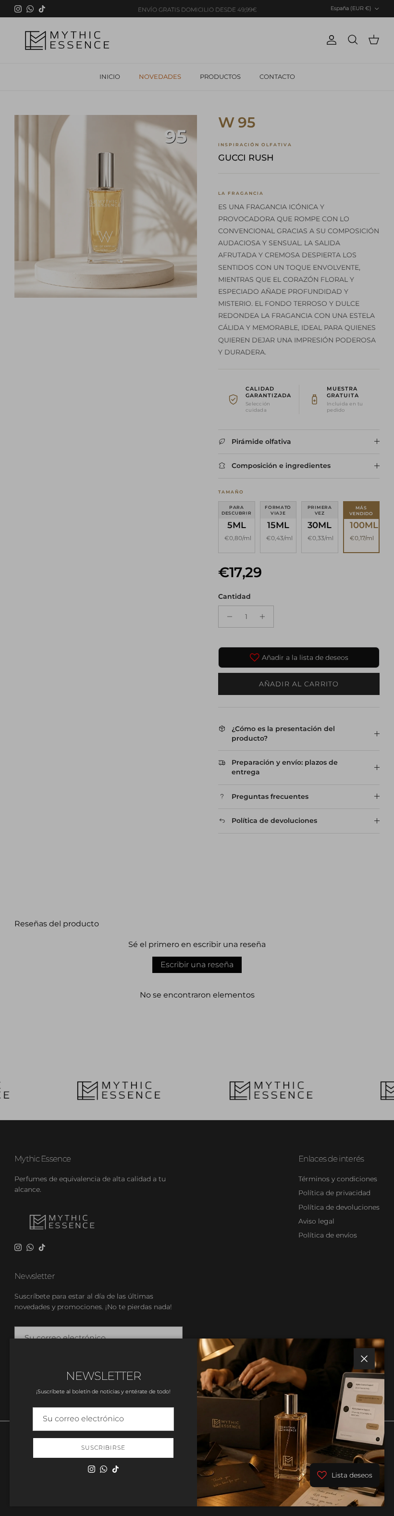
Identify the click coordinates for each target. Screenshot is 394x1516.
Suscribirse (103, 1447)
